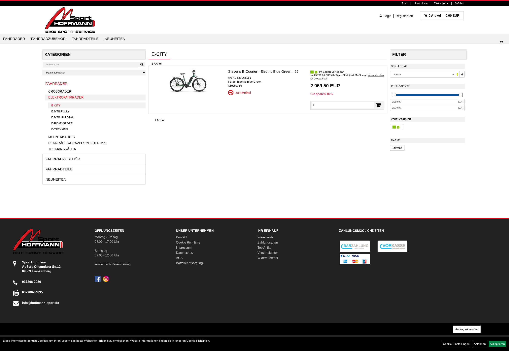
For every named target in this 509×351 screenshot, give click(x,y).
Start (405, 3)
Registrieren (404, 16)
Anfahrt (459, 3)
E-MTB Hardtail (62, 117)
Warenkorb (265, 237)
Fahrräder (14, 39)
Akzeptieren (497, 343)
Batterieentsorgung (189, 263)
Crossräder (59, 91)
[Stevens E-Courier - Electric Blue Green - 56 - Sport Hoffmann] (188, 81)
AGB (179, 258)
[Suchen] (502, 43)
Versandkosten (268, 252)
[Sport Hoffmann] (70, 20)
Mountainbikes (61, 137)
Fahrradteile (85, 39)
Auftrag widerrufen (467, 329)
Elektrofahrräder (66, 97)
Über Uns (420, 3)
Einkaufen (440, 3)
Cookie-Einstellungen (456, 343)
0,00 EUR (444, 15)
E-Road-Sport (62, 123)
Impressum (183, 247)
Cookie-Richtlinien (198, 340)
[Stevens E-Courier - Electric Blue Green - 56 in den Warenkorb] (378, 105)
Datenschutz (185, 252)
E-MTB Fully (60, 111)
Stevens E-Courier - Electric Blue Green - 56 (263, 71)
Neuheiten (115, 39)
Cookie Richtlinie (188, 242)
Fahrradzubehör (48, 39)
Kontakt (181, 237)
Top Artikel (264, 247)
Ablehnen (480, 343)
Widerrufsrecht (267, 258)
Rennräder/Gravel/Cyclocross (77, 143)
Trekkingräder (62, 149)
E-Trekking (59, 129)
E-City (55, 105)
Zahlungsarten (267, 242)
